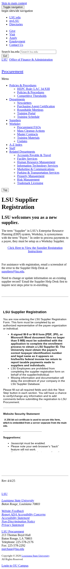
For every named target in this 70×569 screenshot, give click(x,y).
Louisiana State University (18, 500)
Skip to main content (14, 3)
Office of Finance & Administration (31, 59)
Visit (12, 34)
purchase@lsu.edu (13, 549)
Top (5, 190)
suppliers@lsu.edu (13, 271)
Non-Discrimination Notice (18, 521)
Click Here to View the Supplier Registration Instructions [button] (35, 249)
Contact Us (16, 45)
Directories (16, 24)
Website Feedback (13, 511)
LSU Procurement (13, 531)
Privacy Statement (13, 525)
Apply (13, 38)
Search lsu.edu (10, 51)
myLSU (14, 20)
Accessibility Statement (16, 518)
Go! (5, 55)
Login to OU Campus (15, 565)
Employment (17, 41)
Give (12, 31)
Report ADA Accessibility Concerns (24, 514)
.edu (15, 17)
